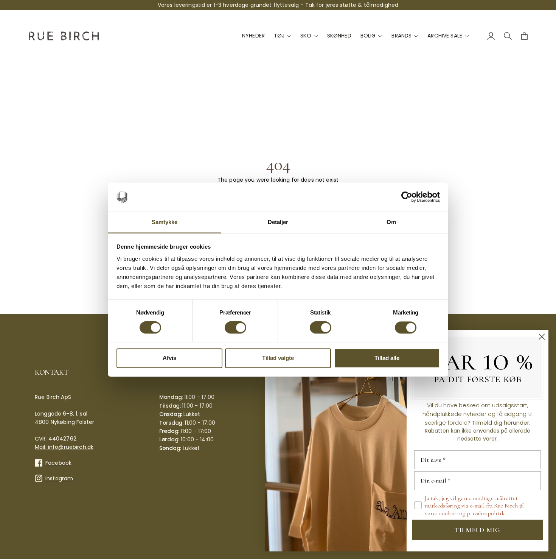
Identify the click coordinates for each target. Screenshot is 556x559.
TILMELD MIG (477, 530)
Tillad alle (386, 358)
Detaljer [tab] (278, 222)
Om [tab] (391, 222)
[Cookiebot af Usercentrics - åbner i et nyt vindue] (407, 196)
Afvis (169, 358)
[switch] (235, 327)
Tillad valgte (278, 358)
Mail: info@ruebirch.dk (64, 447)
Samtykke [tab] (165, 222)
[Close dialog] (541, 336)
